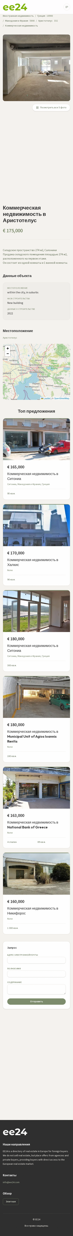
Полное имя (14, 968)
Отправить (36, 1001)
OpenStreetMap (61, 398)
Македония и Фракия (16, 21)
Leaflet (46, 398)
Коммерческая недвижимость (21, 26)
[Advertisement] (36, 160)
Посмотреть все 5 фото (53, 107)
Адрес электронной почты (22, 955)
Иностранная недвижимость (18, 16)
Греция (41, 16)
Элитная (11, 1201)
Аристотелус (45, 21)
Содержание (14, 982)
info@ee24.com (11, 1182)
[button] (7, 348)
